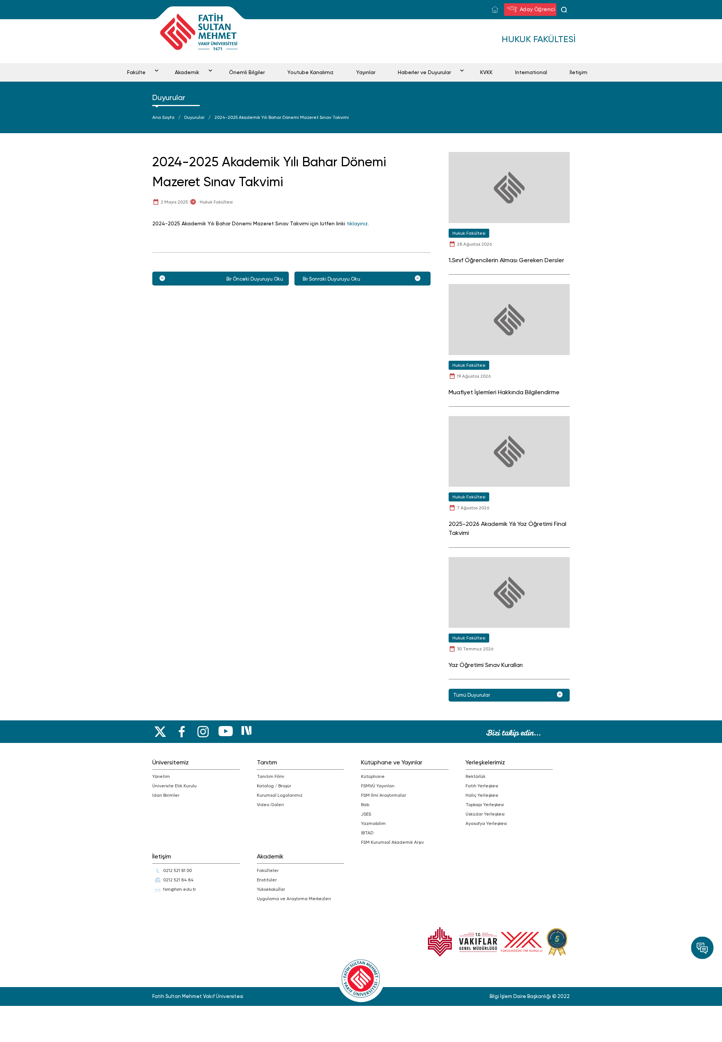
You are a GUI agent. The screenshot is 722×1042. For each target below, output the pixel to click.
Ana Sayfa (163, 117)
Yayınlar (365, 72)
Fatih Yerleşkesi (482, 785)
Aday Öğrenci (538, 8)
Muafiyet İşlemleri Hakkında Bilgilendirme (504, 392)
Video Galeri (270, 804)
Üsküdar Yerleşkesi (485, 814)
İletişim (578, 72)
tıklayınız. (358, 223)
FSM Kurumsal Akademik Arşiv (392, 842)
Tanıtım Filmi (270, 776)
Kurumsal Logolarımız (279, 795)
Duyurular (194, 117)
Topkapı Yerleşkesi (485, 804)
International (531, 72)
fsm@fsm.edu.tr (179, 889)
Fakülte (136, 72)
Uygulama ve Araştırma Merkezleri (294, 898)
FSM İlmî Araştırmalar (383, 795)
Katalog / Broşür (274, 785)
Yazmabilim (373, 823)
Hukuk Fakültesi (216, 202)
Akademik (187, 72)
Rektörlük (475, 776)
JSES (366, 814)
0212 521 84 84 (178, 880)
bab (365, 804)
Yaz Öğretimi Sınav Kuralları (486, 664)
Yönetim (161, 776)
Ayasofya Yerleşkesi (486, 823)
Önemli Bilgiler (247, 72)
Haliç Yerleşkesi (482, 795)
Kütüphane (373, 776)
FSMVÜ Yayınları (377, 785)
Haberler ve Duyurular (424, 72)
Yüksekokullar (271, 889)
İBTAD (367, 832)
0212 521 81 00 (177, 870)
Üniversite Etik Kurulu (174, 785)
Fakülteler (268, 870)
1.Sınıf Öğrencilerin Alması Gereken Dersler (506, 260)
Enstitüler (267, 880)
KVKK (486, 72)
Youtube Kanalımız (310, 72)
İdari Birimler (165, 795)
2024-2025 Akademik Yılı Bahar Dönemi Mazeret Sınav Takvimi (281, 117)
